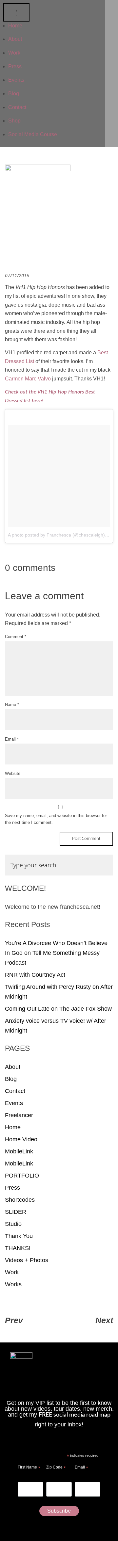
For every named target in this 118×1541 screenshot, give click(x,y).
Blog (11, 1079)
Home (13, 1127)
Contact (15, 1091)
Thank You (19, 1236)
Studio (13, 1224)
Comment (15, 636)
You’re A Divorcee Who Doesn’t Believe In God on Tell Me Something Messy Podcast (56, 953)
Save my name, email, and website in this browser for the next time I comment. (56, 819)
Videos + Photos (26, 1260)
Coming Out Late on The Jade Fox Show (58, 1008)
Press (12, 1187)
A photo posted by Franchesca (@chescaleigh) (56, 535)
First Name (29, 1468)
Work (12, 1272)
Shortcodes (20, 1199)
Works (13, 1284)
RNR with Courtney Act (35, 974)
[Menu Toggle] (16, 12)
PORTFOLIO (22, 1175)
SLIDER (15, 1212)
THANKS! (17, 1248)
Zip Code (56, 1468)
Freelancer (19, 1115)
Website (12, 773)
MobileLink (19, 1151)
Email (12, 739)
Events (14, 1103)
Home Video (21, 1139)
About (12, 1067)
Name (12, 704)
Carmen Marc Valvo (28, 378)
